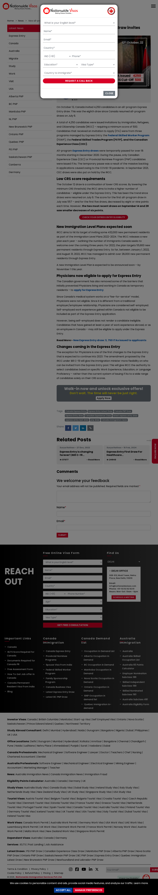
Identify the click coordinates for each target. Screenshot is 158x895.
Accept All (63, 890)
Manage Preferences (88, 890)
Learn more (141, 883)
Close (109, 93)
